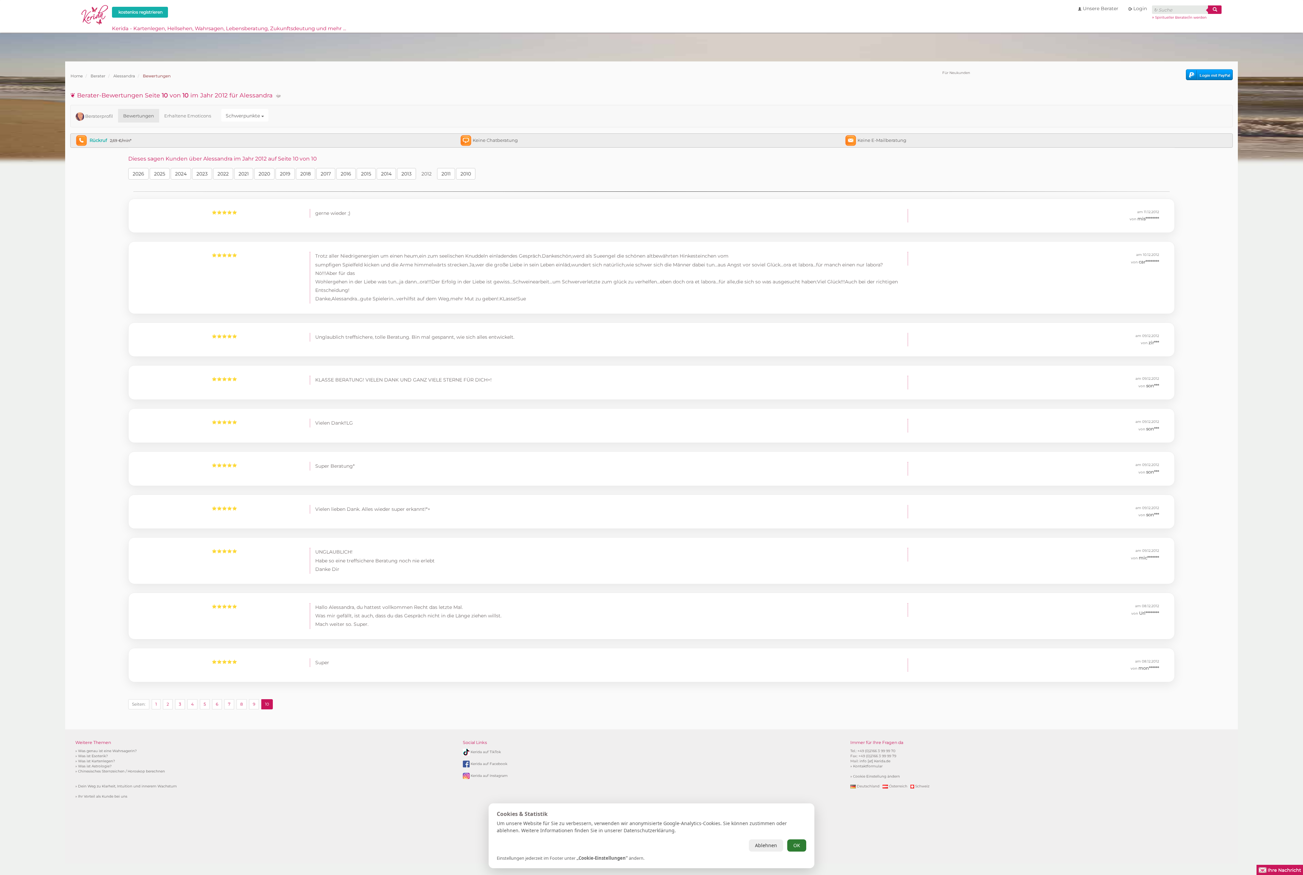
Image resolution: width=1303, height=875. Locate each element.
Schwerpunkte (243, 116)
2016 (346, 174)
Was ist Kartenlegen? (96, 761)
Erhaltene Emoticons (187, 115)
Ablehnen (766, 845)
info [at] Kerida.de (875, 761)
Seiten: (139, 704)
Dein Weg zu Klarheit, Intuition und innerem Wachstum (127, 786)
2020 (264, 174)
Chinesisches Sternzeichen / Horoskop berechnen (121, 771)
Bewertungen (138, 115)
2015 (366, 174)
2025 (159, 174)
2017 (326, 174)
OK (796, 845)
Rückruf (98, 140)
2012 (426, 174)
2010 (465, 174)
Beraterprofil (98, 116)
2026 (138, 174)
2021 (244, 174)
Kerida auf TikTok (486, 752)
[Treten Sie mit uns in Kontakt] (1280, 869)
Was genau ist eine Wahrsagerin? (107, 751)
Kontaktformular (868, 766)
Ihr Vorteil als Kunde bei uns (102, 796)
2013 (406, 174)
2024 (181, 174)
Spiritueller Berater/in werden (1181, 17)
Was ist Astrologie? (95, 766)
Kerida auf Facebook (489, 764)
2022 (223, 174)
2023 (202, 174)
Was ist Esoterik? (93, 756)
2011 (446, 174)
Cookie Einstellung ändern (876, 776)
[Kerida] (95, 14)
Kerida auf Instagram (489, 776)
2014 (386, 174)
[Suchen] (1215, 9)
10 (267, 704)
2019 (285, 174)
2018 (305, 174)
